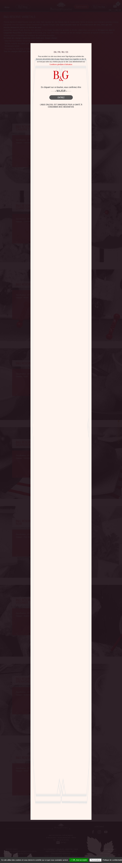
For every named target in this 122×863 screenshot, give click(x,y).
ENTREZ (61, 97)
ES (67, 52)
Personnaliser (95, 860)
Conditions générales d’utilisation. (61, 64)
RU (63, 52)
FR (59, 52)
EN (55, 52)
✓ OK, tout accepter (79, 860)
